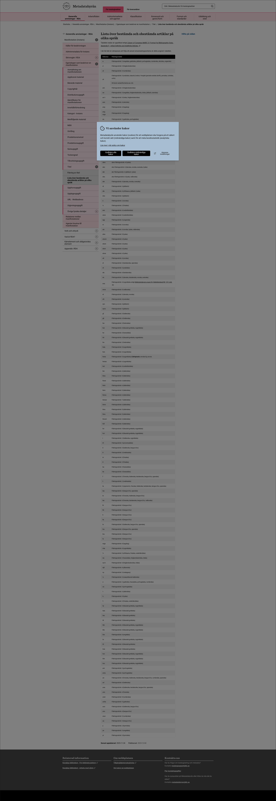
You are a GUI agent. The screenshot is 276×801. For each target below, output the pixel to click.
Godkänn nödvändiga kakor (136, 153)
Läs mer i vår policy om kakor (112, 145)
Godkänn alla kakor (110, 153)
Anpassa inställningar (165, 153)
